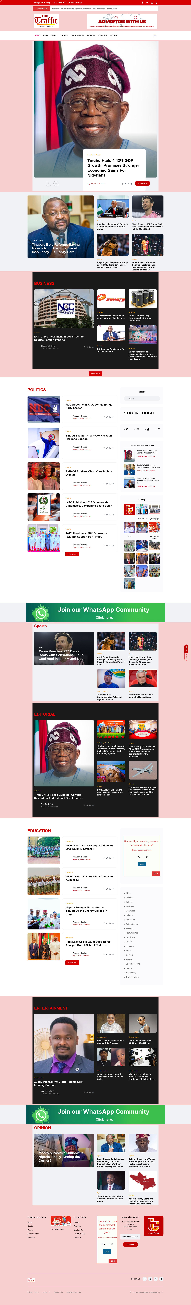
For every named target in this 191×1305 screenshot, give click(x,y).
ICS (161, 1292)
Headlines (130, 937)
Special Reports (133, 964)
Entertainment (77, 35)
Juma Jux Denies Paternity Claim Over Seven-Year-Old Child (110, 1076)
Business (91, 35)
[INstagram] (152, 2)
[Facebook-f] (144, 1279)
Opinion (113, 35)
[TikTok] (148, 429)
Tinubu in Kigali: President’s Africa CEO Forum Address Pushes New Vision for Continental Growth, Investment (142, 752)
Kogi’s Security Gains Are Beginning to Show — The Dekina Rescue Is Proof (141, 1201)
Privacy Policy (79, 1234)
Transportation (132, 977)
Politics (64, 35)
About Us (77, 1238)
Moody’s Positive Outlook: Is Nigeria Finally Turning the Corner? (61, 1156)
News (45, 35)
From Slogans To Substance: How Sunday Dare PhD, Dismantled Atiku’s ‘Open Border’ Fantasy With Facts (111, 1163)
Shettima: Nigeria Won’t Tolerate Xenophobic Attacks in (148, 481)
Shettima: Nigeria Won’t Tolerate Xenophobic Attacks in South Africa (77, 8)
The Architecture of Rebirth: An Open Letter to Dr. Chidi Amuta (110, 1198)
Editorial (129, 915)
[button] (155, 35)
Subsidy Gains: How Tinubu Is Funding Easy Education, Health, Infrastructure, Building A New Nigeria (142, 1163)
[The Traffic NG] (49, 1280)
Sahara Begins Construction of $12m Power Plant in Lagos (111, 317)
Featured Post (132, 933)
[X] (159, 429)
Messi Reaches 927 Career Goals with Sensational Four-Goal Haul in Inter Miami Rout (147, 226)
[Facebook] (143, 2)
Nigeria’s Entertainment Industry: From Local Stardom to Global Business (142, 1076)
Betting (129, 902)
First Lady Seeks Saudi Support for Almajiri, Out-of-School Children (88, 943)
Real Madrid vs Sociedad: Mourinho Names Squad (141, 696)
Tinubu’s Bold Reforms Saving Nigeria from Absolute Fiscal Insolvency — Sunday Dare (56, 248)
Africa (128, 893)
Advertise (77, 1226)
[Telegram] (161, 1279)
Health (129, 942)
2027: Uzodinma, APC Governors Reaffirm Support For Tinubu (86, 535)
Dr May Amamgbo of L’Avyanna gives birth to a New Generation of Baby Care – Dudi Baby (143, 355)
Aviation (129, 897)
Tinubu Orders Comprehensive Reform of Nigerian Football (109, 697)
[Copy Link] (131, 184)
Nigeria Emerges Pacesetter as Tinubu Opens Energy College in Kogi (86, 911)
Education (102, 35)
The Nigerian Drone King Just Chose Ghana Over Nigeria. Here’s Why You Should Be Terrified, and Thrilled (143, 791)
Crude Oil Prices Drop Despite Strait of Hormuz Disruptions (140, 318)
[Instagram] (137, 429)
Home (37, 35)
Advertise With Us (74, 1292)
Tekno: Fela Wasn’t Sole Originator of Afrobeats (140, 1041)
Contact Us (78, 1230)
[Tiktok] (156, 2)
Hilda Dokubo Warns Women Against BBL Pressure (110, 1042)
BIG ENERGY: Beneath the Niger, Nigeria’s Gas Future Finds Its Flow (110, 792)
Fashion (129, 928)
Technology (131, 973)
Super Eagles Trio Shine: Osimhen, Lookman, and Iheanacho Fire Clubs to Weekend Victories (143, 266)
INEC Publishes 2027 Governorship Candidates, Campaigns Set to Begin (89, 504)
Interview (130, 946)
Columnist (130, 911)
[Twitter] (147, 2)
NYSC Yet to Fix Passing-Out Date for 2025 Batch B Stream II (89, 847)
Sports (54, 35)
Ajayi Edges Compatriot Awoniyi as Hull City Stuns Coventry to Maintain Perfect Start (112, 264)
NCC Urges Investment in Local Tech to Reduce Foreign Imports (59, 338)
